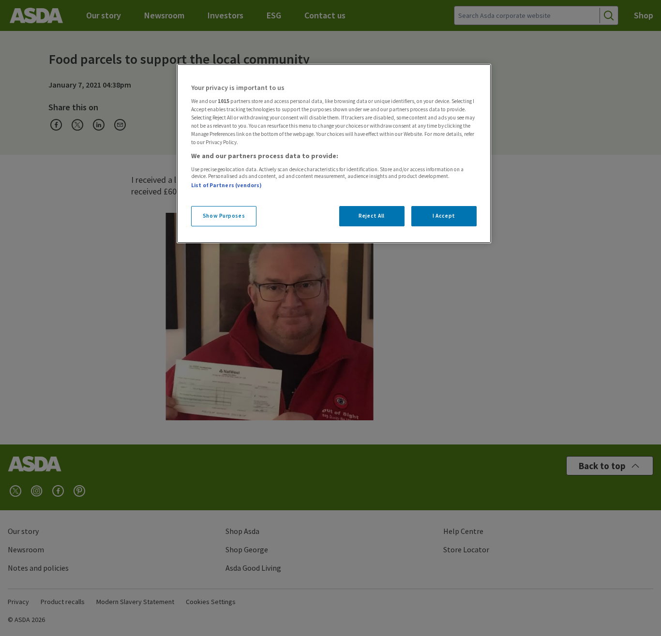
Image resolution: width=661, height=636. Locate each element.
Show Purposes (224, 215)
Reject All (372, 215)
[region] (334, 154)
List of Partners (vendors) (226, 185)
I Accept (444, 215)
